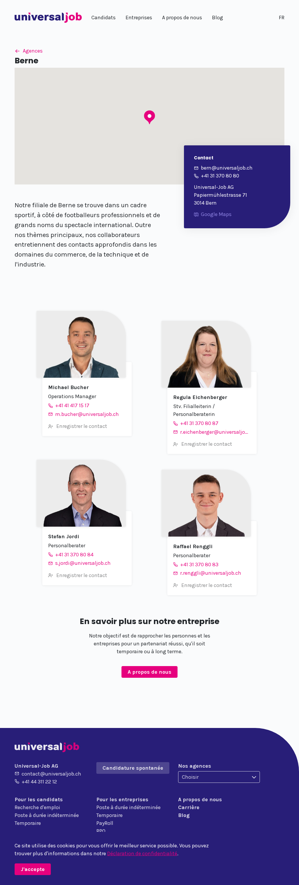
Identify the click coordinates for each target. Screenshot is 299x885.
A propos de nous (149, 672)
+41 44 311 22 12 (39, 781)
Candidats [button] (103, 17)
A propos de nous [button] (182, 17)
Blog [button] (217, 17)
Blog (184, 815)
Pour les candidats (39, 799)
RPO (100, 831)
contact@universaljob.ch (51, 774)
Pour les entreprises (122, 799)
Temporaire (28, 823)
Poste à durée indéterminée (47, 815)
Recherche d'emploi (37, 807)
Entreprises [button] (139, 17)
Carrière (188, 807)
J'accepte (33, 869)
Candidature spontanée (132, 768)
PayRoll (104, 823)
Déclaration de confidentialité (142, 853)
